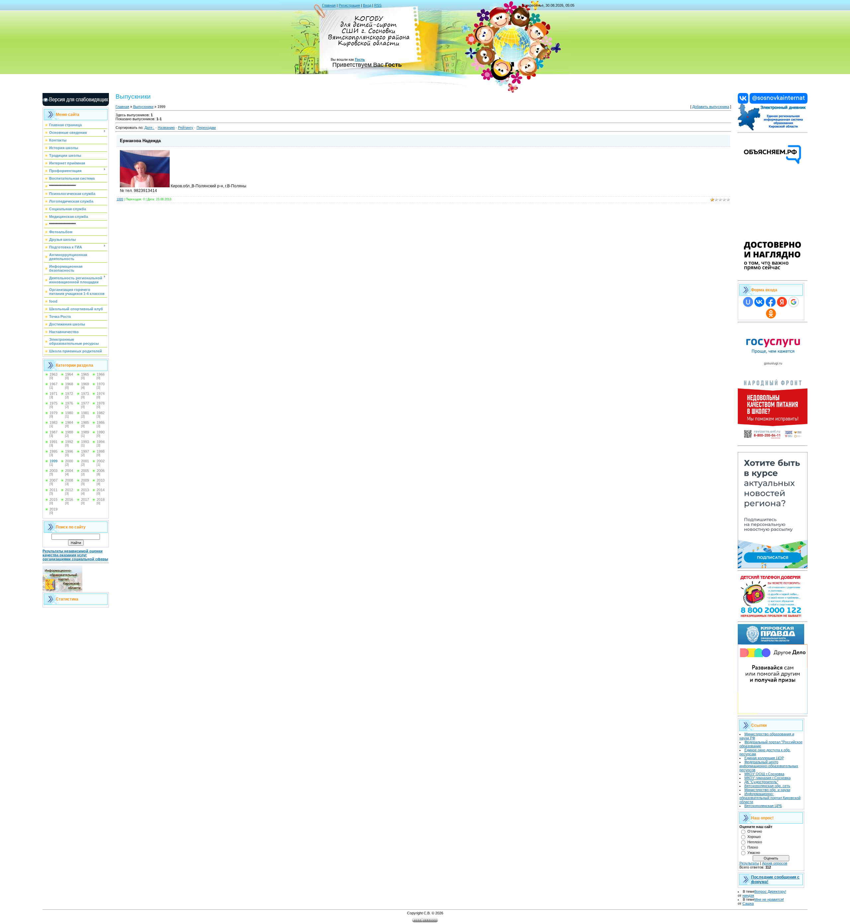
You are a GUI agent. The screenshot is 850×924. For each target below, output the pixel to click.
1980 (69, 413)
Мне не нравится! (769, 899)
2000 (69, 461)
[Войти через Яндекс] (782, 302)
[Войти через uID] (748, 302)
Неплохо (754, 842)
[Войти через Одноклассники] (771, 314)
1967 (53, 384)
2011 (53, 490)
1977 (85, 403)
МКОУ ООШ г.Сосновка (764, 774)
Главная (329, 5)
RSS (378, 5)
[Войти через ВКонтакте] (759, 302)
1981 (85, 413)
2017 (85, 500)
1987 (53, 432)
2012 (69, 490)
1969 (85, 384)
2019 (53, 509)
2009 (85, 480)
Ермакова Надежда (140, 140)
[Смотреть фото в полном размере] (145, 186)
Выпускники (143, 107)
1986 (101, 422)
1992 (69, 442)
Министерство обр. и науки (767, 790)
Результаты (749, 863)
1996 (69, 451)
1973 (85, 394)
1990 (101, 432)
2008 (69, 480)
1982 (101, 413)
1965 (85, 374)
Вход (367, 5)
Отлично (754, 831)
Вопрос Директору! (770, 891)
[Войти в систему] (773, 129)
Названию (166, 128)
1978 (101, 403)
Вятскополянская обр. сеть (767, 786)
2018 (101, 500)
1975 (53, 403)
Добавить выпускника (710, 107)
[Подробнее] (773, 277)
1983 (53, 422)
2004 (69, 471)
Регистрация (349, 5)
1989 (85, 432)
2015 (53, 500)
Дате (148, 128)
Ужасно (753, 853)
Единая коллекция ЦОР (764, 758)
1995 (53, 451)
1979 (53, 413)
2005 (85, 471)
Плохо (752, 847)
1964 (69, 374)
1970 (101, 384)
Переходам (206, 128)
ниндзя (748, 895)
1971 (53, 394)
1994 (101, 442)
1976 (69, 403)
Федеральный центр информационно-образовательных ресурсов (768, 766)
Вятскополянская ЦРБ (763, 806)
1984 (69, 422)
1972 (69, 394)
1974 (101, 394)
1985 (85, 422)
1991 (53, 442)
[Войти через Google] (793, 302)
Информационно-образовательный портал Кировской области (770, 798)
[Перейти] (773, 102)
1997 (85, 451)
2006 (101, 471)
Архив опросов (774, 863)
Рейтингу (185, 128)
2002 (101, 461)
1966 (101, 374)
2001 (85, 461)
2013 (85, 490)
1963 (53, 374)
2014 (101, 490)
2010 (101, 480)
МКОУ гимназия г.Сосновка (767, 778)
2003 (53, 471)
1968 (69, 384)
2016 (69, 500)
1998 (101, 451)
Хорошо (754, 837)
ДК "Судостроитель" (761, 782)
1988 (69, 432)
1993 (85, 442)
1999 (53, 461)
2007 (53, 480)
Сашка (748, 903)
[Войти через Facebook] (771, 302)
